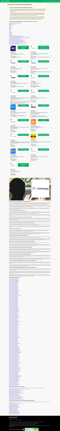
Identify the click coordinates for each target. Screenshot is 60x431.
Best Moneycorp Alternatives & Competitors (14, 413)
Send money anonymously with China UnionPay (14, 317)
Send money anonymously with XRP (13, 382)
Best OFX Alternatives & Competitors (13, 410)
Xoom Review (14, 393)
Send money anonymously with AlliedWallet (14, 280)
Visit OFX (43, 120)
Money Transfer (45, 1)
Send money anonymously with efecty (13, 323)
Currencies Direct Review (16, 399)
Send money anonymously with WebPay (13, 318)
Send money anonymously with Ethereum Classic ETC (15, 362)
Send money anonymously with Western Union (14, 310)
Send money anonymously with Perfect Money (14, 320)
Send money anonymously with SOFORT (13, 339)
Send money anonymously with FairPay (13, 336)
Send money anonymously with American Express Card (15, 295)
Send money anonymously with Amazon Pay (14, 296)
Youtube (17, 419)
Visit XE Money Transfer (23, 47)
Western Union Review (16, 397)
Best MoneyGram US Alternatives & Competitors (14, 407)
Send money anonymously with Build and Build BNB (14, 353)
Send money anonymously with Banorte (13, 329)
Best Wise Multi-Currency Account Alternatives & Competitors (15, 403)
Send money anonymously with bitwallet (13, 340)
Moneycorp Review (15, 398)
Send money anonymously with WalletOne (13, 288)
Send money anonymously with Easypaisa (13, 299)
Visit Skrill (43, 105)
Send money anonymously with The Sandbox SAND (14, 375)
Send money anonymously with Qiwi (13, 304)
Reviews (57, 1)
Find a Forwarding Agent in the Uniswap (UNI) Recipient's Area (16, 36)
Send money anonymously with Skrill (13, 305)
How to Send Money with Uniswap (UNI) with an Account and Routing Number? (17, 42)
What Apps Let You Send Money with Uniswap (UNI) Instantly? (16, 41)
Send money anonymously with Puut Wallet (14, 285)
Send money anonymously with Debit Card (13, 315)
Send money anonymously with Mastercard (14, 294)
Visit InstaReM (23, 90)
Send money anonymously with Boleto (13, 331)
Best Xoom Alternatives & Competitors (13, 408)
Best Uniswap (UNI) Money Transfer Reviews (14, 43)
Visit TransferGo (23, 149)
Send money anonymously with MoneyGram (14, 311)
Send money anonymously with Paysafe (13, 303)
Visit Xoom (23, 105)
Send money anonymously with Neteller (13, 301)
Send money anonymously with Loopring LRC (14, 369)
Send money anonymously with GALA (13, 366)
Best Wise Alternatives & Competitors (13, 405)
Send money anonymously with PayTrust (13, 332)
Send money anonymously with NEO (13, 373)
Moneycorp (10, 34)
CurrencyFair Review (15, 391)
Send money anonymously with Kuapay (13, 289)
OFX (9, 31)
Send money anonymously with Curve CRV (14, 357)
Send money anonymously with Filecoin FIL (14, 364)
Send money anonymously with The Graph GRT (14, 367)
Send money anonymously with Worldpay (13, 308)
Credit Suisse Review (15, 396)
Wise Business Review (16, 390)
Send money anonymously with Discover (13, 292)
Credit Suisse (10, 32)
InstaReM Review (15, 392)
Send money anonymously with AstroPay (13, 322)
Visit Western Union (43, 134)
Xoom (9, 29)
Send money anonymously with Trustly (13, 306)
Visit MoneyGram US (43, 90)
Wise (9, 26)
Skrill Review (13, 394)
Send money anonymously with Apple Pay (13, 297)
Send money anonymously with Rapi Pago (13, 327)
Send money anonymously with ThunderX (13, 319)
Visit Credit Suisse (23, 134)
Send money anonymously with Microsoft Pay (14, 290)
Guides (54, 1)
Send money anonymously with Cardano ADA (14, 346)
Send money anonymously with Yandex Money (14, 309)
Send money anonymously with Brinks (13, 282)
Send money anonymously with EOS (13, 361)
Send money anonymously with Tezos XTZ (13, 383)
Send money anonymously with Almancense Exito (14, 324)
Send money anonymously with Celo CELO (14, 355)
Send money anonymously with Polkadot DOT (14, 359)
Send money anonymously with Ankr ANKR (13, 347)
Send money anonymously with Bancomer (13, 330)
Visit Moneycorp (43, 149)
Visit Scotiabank (23, 120)
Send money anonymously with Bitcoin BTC (14, 354)
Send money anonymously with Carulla (13, 325)
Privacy (20, 419)
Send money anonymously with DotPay (13, 341)
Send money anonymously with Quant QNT (14, 374)
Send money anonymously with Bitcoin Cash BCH (14, 352)
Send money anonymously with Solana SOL (14, 377)
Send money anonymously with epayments (14, 287)
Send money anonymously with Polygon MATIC (14, 371)
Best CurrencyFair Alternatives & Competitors (14, 406)
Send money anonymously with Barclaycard (14, 281)
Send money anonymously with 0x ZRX (13, 385)
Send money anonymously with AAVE (13, 345)
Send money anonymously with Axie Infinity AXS (14, 350)
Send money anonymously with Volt (13, 334)
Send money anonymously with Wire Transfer (14, 316)
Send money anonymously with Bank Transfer (14, 313)
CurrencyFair (10, 27)
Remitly (10, 25)
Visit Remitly (23, 61)
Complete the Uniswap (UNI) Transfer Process (14, 38)
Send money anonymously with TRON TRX (14, 380)
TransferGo (10, 33)
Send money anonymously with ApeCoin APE (14, 348)
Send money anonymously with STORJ (13, 378)
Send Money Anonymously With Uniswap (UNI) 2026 (15, 22)
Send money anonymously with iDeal (13, 312)
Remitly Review (14, 389)
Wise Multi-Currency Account (12, 24)
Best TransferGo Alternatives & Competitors (14, 412)
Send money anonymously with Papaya (13, 283)
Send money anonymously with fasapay (13, 333)
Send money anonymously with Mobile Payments (14, 343)
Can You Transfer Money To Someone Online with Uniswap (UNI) (16, 40)
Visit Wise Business (43, 61)
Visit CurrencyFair (43, 76)
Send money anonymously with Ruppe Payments (14, 337)
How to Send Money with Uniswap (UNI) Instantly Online (15, 39)
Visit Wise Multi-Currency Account (43, 47)
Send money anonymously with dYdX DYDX (14, 360)
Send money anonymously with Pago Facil (13, 326)
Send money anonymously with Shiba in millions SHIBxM (15, 376)
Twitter (14, 419)
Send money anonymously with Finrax (13, 338)
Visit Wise (23, 76)
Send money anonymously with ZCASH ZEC (14, 384)
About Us (10, 419)
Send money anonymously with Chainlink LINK (14, 368)
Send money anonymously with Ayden (13, 278)
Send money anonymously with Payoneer (13, 302)
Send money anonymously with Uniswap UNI (14, 381)
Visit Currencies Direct (23, 165)
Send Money (50, 1)
